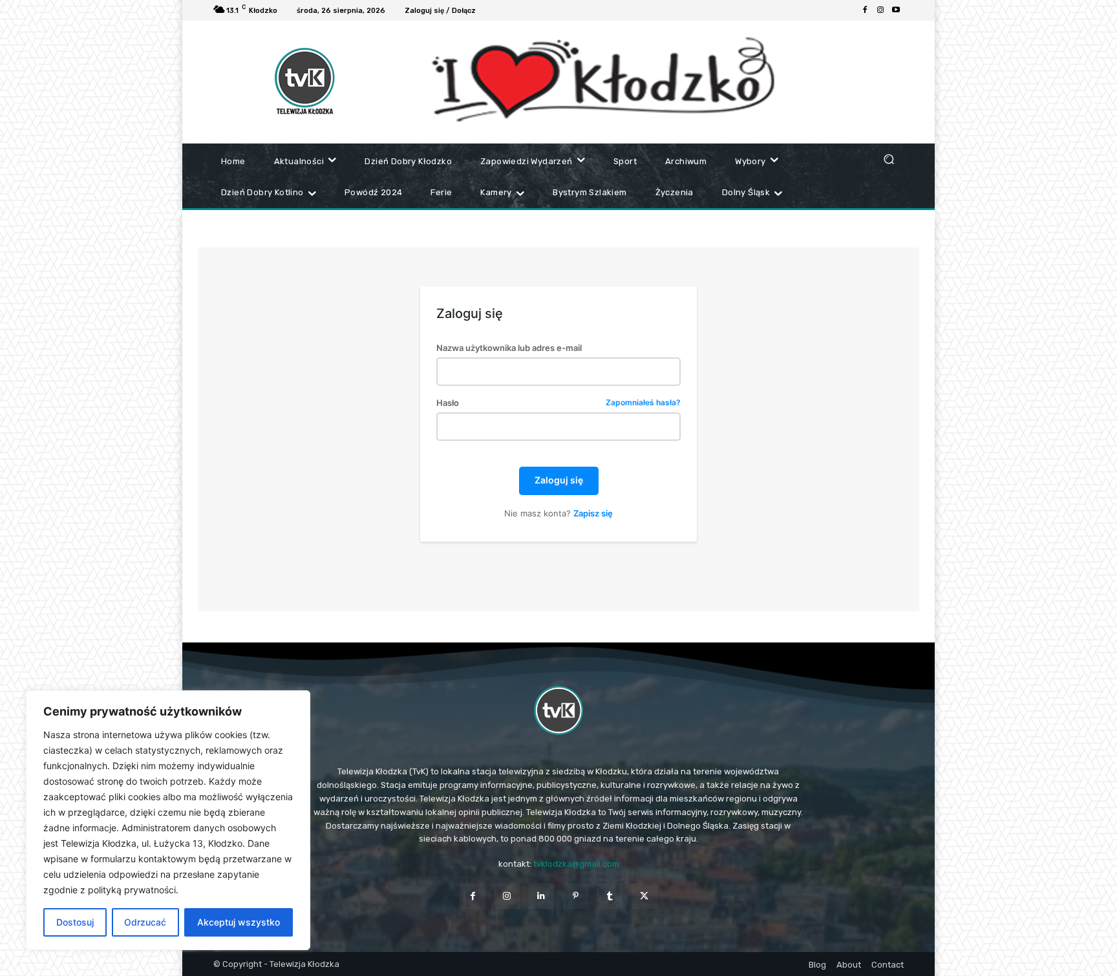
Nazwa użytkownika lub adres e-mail (509, 348)
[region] (168, 820)
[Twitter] (644, 896)
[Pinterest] (575, 896)
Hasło (558, 403)
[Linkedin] (541, 896)
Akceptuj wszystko (238, 922)
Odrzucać (145, 922)
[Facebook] (865, 10)
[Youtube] (896, 10)
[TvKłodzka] (558, 710)
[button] (888, 158)
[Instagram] (880, 10)
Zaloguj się (559, 479)
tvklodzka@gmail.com (576, 864)
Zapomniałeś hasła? (643, 403)
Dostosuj (75, 922)
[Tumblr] (609, 896)
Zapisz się (593, 513)
